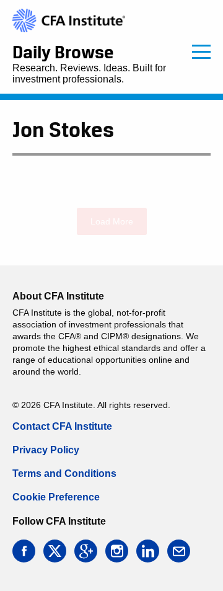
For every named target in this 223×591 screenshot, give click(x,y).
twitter (54, 551)
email (178, 551)
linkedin (147, 551)
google (85, 551)
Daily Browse (62, 52)
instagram (116, 551)
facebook (23, 551)
